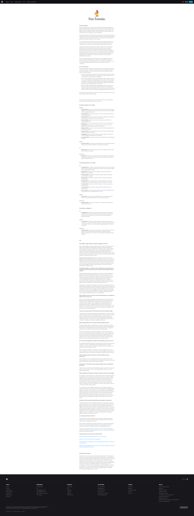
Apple (81, 421)
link (93, 112)
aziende (80, 278)
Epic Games (88, 456)
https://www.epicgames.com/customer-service (98, 430)
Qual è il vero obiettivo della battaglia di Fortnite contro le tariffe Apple (92, 436)
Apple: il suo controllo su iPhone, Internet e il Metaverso (90, 439)
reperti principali (99, 191)
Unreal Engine (89, 466)
